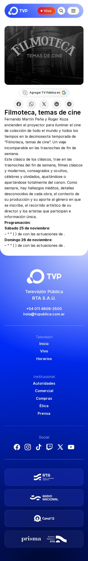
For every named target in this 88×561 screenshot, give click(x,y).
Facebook (17, 447)
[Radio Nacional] (44, 497)
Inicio (44, 343)
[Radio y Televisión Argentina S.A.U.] (44, 477)
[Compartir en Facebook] (18, 104)
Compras (44, 398)
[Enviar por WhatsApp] (31, 104)
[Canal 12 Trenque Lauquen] (44, 518)
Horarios (44, 358)
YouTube (71, 447)
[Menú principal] (73, 11)
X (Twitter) (60, 447)
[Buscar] (61, 11)
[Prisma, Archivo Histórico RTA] (44, 539)
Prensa (44, 413)
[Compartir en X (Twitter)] (44, 104)
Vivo (47, 11)
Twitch (49, 447)
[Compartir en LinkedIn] (56, 104)
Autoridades (44, 383)
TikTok (38, 447)
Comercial (44, 391)
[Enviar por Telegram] (69, 104)
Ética (44, 406)
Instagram (28, 447)
